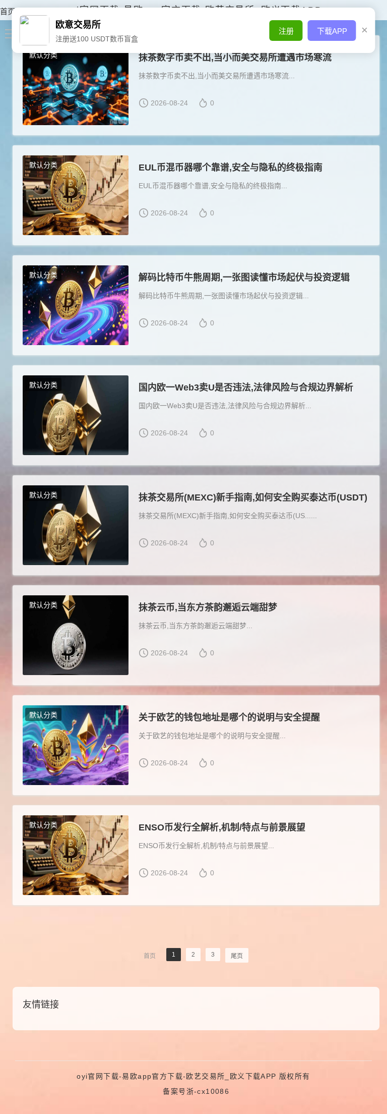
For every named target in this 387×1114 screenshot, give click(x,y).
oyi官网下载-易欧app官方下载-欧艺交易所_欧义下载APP (176, 1076)
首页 (7, 11)
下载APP (332, 31)
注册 (286, 31)
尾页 (237, 956)
